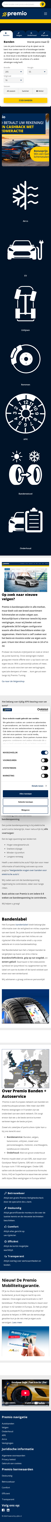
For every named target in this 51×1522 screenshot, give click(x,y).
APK (4, 1435)
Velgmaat (7, 76)
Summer (25, 91)
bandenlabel (22, 924)
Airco (4, 1439)
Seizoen (7, 86)
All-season (11, 91)
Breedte (7, 67)
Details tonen (37, 786)
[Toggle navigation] (45, 13)
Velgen (5, 1427)
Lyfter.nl (19, 1516)
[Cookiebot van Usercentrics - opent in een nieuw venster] (37, 709)
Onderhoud (7, 1431)
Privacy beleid (9, 1459)
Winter (41, 91)
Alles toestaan (25, 794)
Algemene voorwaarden (13, 1455)
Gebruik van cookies (12, 1463)
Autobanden (8, 1423)
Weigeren (25, 810)
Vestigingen (7, 1443)
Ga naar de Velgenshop (13, 681)
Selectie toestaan (25, 802)
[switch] (44, 760)
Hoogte (30, 67)
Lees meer (17, 1322)
